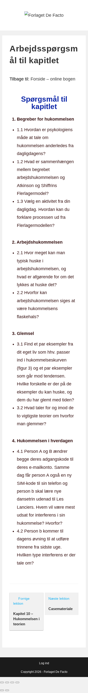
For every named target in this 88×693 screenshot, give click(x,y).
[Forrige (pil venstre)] (2, 690)
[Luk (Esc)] (2, 682)
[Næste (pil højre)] (7, 690)
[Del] (7, 682)
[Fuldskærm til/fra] (12, 682)
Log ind (44, 663)
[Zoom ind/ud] (17, 682)
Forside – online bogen (53, 79)
